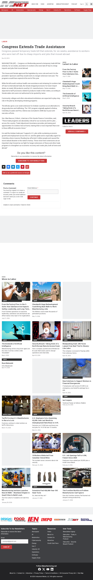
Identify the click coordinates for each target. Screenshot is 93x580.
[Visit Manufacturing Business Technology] (86, 519)
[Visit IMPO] (46, 519)
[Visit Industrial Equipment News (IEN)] (33, 519)
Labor (4, 42)
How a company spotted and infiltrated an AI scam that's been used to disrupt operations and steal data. (45, 351)
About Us (12, 573)
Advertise (29, 573)
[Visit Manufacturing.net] (73, 519)
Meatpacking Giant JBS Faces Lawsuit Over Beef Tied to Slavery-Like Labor (76, 346)
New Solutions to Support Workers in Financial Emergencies (77, 382)
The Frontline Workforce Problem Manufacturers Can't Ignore (75, 492)
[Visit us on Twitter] (43, 569)
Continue (34, 197)
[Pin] (22, 167)
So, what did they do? (39, 495)
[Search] (86, 4)
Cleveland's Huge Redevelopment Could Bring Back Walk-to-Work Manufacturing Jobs (71, 84)
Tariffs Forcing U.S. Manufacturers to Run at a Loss (15, 419)
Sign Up (6, 547)
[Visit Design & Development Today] (6, 519)
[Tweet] (18, 167)
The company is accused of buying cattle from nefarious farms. (76, 352)
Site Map (80, 573)
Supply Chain (7, 414)
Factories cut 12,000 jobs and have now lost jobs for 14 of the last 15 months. (45, 426)
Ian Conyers (67, 400)
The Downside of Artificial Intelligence (71, 95)
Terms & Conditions (51, 573)
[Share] (8, 167)
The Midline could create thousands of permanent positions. (44, 312)
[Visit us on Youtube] (47, 569)
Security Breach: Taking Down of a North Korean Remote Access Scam (71, 108)
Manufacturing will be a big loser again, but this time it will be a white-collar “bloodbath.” (16, 351)
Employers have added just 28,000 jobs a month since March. (76, 461)
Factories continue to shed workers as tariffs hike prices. (14, 424)
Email (2, 537)
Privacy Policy (38, 573)
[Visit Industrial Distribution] (59, 519)
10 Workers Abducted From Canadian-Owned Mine (42, 456)
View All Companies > (77, 131)
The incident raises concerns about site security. (45, 461)
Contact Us (20, 573)
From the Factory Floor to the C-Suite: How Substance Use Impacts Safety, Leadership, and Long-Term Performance (71, 71)
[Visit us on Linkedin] (52, 569)
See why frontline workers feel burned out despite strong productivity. (76, 496)
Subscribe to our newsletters (31, 161)
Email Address (33, 188)
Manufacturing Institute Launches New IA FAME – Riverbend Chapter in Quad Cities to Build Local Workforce (16, 493)
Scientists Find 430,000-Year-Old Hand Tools (45, 492)
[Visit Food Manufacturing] (20, 519)
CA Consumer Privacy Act (68, 573)
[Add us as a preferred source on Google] (27, 167)
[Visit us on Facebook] (39, 569)
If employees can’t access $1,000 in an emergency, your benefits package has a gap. (76, 388)
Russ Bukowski (7, 363)
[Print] (3, 167)
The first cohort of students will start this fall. (15, 499)
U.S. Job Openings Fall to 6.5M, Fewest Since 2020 (75, 456)
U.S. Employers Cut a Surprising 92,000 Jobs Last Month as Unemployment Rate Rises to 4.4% (45, 420)
